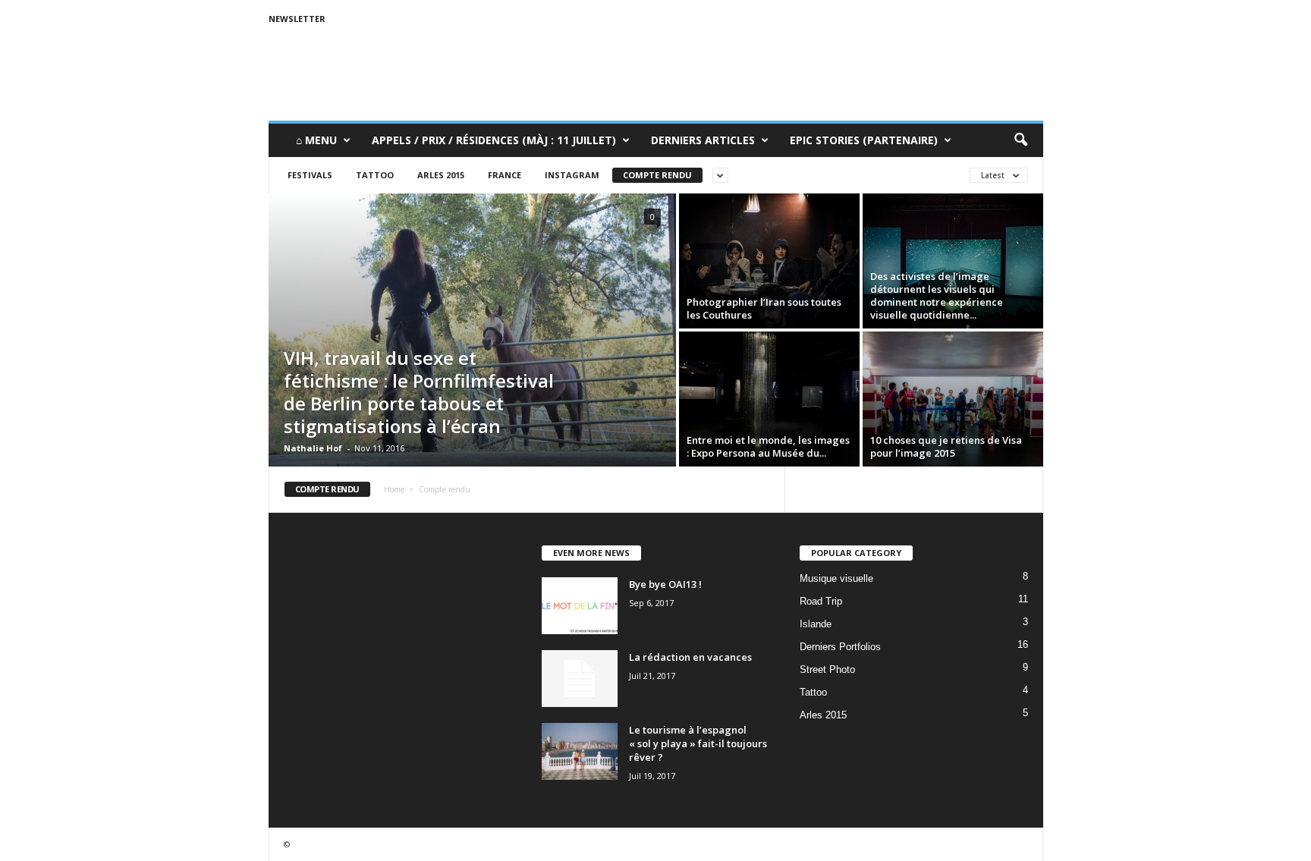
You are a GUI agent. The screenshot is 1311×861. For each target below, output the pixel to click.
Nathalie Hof (313, 448)
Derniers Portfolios (840, 646)
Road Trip (821, 601)
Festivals (310, 175)
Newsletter (297, 18)
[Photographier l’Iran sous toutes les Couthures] (769, 260)
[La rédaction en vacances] (580, 678)
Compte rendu (657, 175)
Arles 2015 (440, 175)
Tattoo (375, 175)
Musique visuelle (836, 578)
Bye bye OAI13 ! (665, 584)
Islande (816, 624)
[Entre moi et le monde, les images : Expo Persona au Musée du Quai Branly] (769, 399)
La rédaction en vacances (690, 657)
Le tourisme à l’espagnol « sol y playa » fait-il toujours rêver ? (698, 743)
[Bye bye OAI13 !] (580, 605)
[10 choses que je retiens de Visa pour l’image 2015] (953, 399)
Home (394, 489)
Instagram (572, 175)
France (504, 175)
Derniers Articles (703, 140)
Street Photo (827, 669)
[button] (1020, 140)
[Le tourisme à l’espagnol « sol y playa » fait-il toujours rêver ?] (580, 751)
